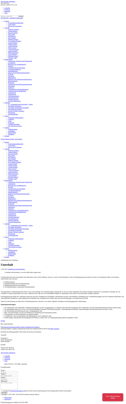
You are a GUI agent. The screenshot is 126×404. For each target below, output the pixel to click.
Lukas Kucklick (12, 51)
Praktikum (11, 134)
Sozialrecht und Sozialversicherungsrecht (20, 84)
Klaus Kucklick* (13, 33)
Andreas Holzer (12, 43)
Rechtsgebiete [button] (8, 59)
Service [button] (6, 116)
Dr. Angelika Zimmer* (14, 41)
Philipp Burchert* (13, 53)
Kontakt (6, 136)
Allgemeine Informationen (15, 117)
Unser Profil (11, 24)
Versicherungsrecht (13, 96)
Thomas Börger (12, 31)
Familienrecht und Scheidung (16, 68)
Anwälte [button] (6, 28)
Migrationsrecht (12, 81)
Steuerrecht (11, 86)
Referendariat (12, 132)
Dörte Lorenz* (12, 48)
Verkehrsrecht (12, 94)
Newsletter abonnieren (14, 106)
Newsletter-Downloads (15, 109)
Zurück (3, 321)
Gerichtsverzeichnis (14, 124)
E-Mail (3, 377)
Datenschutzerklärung (16, 391)
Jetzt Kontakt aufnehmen (8, 1)
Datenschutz (8, 397)
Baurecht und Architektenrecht (17, 64)
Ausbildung (11, 131)
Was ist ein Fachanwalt (14, 26)
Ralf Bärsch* (12, 36)
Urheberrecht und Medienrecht (17, 91)
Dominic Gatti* (12, 58)
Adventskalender (13, 114)
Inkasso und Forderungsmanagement (19, 73)
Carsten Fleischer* (13, 49)
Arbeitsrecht (11, 63)
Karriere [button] (6, 127)
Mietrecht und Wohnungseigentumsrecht (20, 79)
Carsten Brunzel (13, 46)
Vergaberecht (12, 93)
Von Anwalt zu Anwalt (14, 126)
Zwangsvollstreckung (14, 101)
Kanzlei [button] (6, 21)
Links (9, 121)
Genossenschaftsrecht (14, 69)
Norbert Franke (12, 44)
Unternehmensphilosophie (15, 23)
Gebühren (11, 119)
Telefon (3, 374)
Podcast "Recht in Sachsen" (16, 111)
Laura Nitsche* (12, 54)
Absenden (4, 392)
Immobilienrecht (13, 71)
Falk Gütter (11, 34)
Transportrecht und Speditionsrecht (18, 89)
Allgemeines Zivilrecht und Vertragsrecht (20, 61)
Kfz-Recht (11, 76)
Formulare (11, 122)
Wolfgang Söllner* (13, 29)
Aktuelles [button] (7, 102)
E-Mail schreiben (54, 329)
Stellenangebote (12, 129)
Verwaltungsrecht (13, 98)
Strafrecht (11, 88)
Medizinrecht (12, 78)
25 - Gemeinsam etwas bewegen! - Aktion (20, 104)
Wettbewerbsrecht (13, 99)
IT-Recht (10, 74)
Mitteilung (4, 381)
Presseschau (11, 112)
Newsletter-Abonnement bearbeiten (18, 107)
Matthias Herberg (13, 39)
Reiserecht (11, 83)
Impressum (7, 399)
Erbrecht (10, 66)
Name (3, 370)
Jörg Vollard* (12, 38)
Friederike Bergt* (13, 56)
